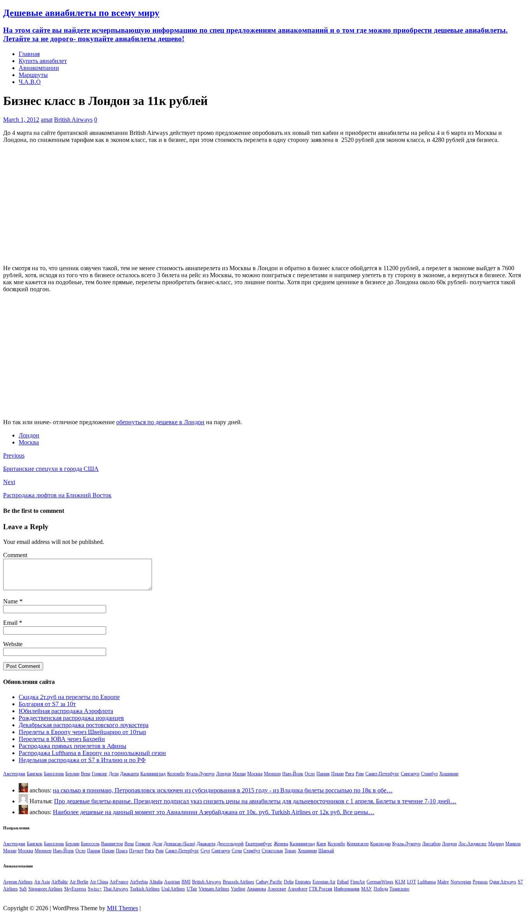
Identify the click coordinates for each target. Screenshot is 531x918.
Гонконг (99, 773)
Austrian (172, 882)
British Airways (73, 119)
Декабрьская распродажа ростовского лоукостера (83, 725)
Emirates (303, 882)
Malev (443, 882)
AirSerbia (139, 882)
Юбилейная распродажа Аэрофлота (66, 711)
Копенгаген (358, 843)
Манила (513, 843)
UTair (192, 889)
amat (46, 119)
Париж (323, 773)
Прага (122, 850)
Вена (85, 773)
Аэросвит (276, 889)
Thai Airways (115, 889)
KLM (400, 882)
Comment (15, 555)
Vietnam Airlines (214, 889)
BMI (186, 882)
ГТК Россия (320, 889)
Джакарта (129, 773)
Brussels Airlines (238, 882)
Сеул (205, 850)
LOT (411, 882)
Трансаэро (399, 889)
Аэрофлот (297, 889)
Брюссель (90, 843)
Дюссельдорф (230, 843)
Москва (29, 442)
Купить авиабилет (43, 61)
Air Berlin (79, 882)
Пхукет (136, 850)
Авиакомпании (39, 68)
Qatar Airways (502, 882)
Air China (99, 882)
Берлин (72, 773)
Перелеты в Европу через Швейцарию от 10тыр (82, 732)
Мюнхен (272, 773)
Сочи (237, 850)
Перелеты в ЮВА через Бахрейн (62, 739)
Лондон (29, 435)
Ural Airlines (173, 889)
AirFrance (119, 882)
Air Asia (42, 882)
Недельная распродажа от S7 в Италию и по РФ (82, 760)
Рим (360, 773)
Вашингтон (112, 843)
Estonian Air (324, 882)
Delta (288, 882)
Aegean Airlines (18, 882)
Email (11, 622)
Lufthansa (426, 882)
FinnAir (357, 882)
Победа (381, 889)
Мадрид (496, 843)
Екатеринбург (258, 843)
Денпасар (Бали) (179, 843)
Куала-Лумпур (200, 773)
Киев (321, 843)
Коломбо (176, 773)
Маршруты (33, 75)
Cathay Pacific (269, 882)
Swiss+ (95, 889)
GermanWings (380, 882)
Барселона (54, 773)
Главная (29, 54)
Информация (347, 889)
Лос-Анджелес (472, 843)
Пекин (337, 773)
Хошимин (448, 773)
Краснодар (380, 843)
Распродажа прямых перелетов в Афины (72, 746)
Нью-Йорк (292, 773)
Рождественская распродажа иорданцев (71, 718)
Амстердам (14, 773)
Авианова (256, 889)
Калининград (153, 773)
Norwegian (461, 882)
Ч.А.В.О (30, 82)
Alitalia (155, 882)
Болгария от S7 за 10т (47, 704)
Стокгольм (272, 850)
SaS (23, 889)
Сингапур (410, 773)
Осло (310, 773)
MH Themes (122, 908)
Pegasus (480, 882)
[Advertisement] (265, 204)
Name (11, 601)
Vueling (238, 889)
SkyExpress (75, 889)
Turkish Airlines (145, 889)
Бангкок (34, 773)
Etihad (343, 882)
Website (13, 644)
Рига (349, 773)
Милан (239, 773)
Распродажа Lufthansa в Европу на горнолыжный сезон (92, 753)
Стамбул (429, 773)
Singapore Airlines (45, 889)
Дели (114, 773)
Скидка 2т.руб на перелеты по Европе (69, 697)
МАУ (366, 889)
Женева (281, 843)
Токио (290, 850)
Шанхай (326, 850)
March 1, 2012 (21, 119)
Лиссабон (431, 843)
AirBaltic (59, 882)
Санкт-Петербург (382, 773)
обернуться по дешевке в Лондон (160, 422)
